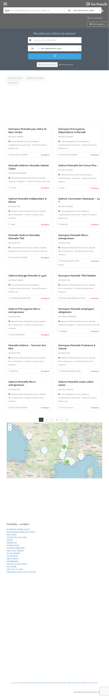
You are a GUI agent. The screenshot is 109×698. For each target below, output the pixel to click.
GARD (12, 224)
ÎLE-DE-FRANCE (13, 553)
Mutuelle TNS (64, 683)
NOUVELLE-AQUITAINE (17, 564)
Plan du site (92, 683)
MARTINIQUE (12, 558)
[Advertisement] (54, 103)
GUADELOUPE (13, 545)
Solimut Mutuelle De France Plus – (78, 165)
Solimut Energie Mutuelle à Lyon (27, 275)
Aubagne (64, 331)
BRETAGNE (11, 534)
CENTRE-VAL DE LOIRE (17, 537)
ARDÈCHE (64, 224)
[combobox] (83, 10)
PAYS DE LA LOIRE (15, 569)
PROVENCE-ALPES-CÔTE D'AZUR (21, 572)
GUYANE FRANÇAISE (16, 548)
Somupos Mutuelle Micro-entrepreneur (73, 237)
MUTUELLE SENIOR (15, 136)
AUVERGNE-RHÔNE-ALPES (20, 298)
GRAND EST (12, 542)
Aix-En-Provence (66, 407)
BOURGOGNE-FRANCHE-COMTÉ (72, 298)
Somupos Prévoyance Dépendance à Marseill (72, 130)
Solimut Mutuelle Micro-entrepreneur (22, 383)
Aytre (62, 188)
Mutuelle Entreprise (49, 683)
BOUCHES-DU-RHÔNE (18, 155)
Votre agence (98, 24)
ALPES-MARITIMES (17, 334)
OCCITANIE (11, 566)
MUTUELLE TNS (14, 206)
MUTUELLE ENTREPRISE (17, 173)
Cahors (13, 188)
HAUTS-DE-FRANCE (15, 550)
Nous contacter (18, 683)
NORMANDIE (12, 561)
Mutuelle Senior (33, 683)
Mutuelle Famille (79, 683)
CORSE (10, 540)
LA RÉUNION (12, 556)
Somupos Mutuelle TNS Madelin (77, 275)
